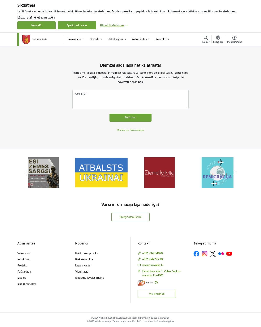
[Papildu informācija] (156, 282)
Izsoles (21, 277)
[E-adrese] (145, 282)
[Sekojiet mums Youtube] (229, 253)
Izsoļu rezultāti (26, 284)
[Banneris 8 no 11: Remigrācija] (217, 172)
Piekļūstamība (84, 259)
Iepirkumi (23, 259)
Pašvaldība (24, 271)
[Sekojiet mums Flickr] (221, 253)
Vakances (23, 253)
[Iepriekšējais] (26, 172)
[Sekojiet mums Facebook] (196, 254)
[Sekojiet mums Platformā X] (213, 254)
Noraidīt (36, 25)
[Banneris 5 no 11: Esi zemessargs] (43, 172)
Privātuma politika (86, 253)
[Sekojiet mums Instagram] (205, 253)
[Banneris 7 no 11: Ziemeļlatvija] (159, 172)
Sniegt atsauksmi (130, 217)
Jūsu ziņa (80, 93)
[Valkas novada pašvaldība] (34, 39)
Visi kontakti (157, 294)
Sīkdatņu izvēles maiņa (89, 277)
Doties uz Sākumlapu (130, 130)
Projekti (22, 265)
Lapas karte (82, 265)
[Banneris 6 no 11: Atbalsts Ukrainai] (101, 172)
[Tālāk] (235, 172)
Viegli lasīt (81, 271)
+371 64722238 (152, 259)
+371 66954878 (152, 253)
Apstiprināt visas (76, 25)
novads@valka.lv (152, 265)
